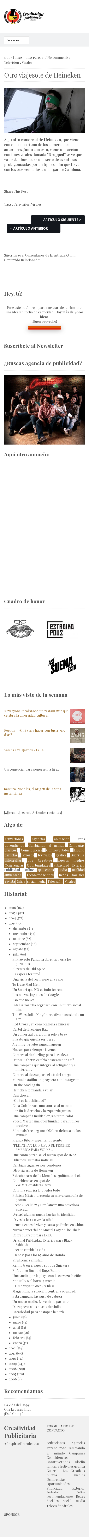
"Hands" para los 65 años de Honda (38, 1255)
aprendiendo (14, 845)
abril (16, 1327)
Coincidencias (31, 850)
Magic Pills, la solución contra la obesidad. (44, 1291)
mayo (17, 1322)
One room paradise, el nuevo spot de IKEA (44, 1155)
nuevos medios (71, 860)
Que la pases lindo (17, 1409)
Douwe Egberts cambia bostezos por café (43, 1060)
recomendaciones (40, 875)
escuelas (11, 855)
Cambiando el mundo (46, 845)
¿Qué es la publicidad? (29, 1100)
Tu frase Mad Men (26, 984)
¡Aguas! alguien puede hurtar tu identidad (44, 1214)
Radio (63, 870)
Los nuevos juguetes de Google (35, 995)
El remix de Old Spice (28, 969)
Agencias (38, 839)
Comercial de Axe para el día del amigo (41, 1074)
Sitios (21, 881)
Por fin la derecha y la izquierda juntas (41, 1111)
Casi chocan (21, 1095)
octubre (19, 938)
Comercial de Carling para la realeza (40, 1055)
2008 (13, 1369)
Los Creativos (40, 860)
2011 (12, 1353)
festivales (45, 855)
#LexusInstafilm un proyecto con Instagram (45, 1080)
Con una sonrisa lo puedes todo (36, 1190)
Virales (27, 62)
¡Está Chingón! (15, 1413)
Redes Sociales (71, 875)
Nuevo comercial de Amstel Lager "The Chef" (46, 1230)
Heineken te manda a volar (32, 1090)
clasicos (10, 850)
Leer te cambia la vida (28, 1250)
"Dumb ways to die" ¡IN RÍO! (33, 1286)
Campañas (76, 845)
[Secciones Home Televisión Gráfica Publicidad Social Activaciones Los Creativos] (16, 40)
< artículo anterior (29, 228)
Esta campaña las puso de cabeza (37, 1296)
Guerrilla (77, 855)
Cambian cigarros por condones (36, 1165)
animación (62, 839)
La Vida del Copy (16, 1405)
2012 (12, 1348)
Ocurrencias (14, 865)
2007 (12, 1374)
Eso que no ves (23, 1000)
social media (36, 881)
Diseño (79, 850)
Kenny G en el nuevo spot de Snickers (40, 1265)
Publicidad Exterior (68, 865)
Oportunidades (38, 865)
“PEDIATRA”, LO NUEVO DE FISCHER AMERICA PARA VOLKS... (41, 1147)
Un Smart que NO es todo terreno (38, 989)
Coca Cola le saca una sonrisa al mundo (42, 1105)
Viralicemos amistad (27, 1260)
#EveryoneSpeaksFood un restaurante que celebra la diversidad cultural (36, 713)
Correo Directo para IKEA (32, 1235)
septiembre (21, 944)
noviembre (21, 933)
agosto (18, 949)
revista (10, 881)
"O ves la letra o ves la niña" (32, 1219)
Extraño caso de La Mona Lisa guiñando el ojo (47, 1175)
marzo (18, 1332)
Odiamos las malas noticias (32, 1160)
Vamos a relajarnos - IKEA (24, 750)
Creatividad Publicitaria (20, 1431)
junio (16, 1317)
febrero (19, 1338)
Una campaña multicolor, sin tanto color (42, 1116)
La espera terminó (26, 974)
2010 (12, 1358)
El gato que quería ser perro (33, 1039)
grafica (61, 855)
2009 (13, 1363)
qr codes (46, 870)
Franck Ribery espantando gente (37, 1140)
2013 (12, 923)
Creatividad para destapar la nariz (38, 1312)
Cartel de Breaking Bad (30, 1029)
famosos (27, 855)
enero (17, 1343)
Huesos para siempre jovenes (34, 1049)
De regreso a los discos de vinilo (36, 1306)
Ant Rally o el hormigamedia (33, 1281)
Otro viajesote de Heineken (32, 1170)
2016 (12, 907)
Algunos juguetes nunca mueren (36, 1044)
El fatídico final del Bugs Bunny (36, 1270)
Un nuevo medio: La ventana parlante (40, 1301)
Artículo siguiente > (62, 219)
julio (16, 954)
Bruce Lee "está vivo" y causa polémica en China (48, 1225)
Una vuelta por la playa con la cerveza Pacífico (47, 1275)
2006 (13, 1379)
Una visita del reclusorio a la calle (37, 979)
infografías (13, 860)
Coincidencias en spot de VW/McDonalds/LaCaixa (32, 1183)
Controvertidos (58, 850)
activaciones (14, 839)
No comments (57, 57)
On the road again (26, 1085)
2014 (12, 918)
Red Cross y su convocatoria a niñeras (41, 1024)
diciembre (20, 928)
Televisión (11, 62)
